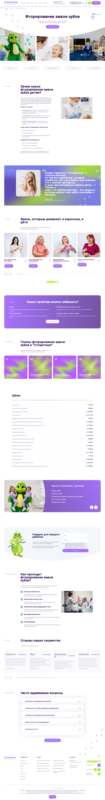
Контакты (45, 3)
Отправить (75, 550)
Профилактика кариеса (58, 768)
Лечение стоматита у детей (59, 763)
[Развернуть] (79, 701)
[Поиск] (82, 3)
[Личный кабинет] (99, 765)
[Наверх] (99, 756)
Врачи (32, 3)
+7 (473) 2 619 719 (75, 2)
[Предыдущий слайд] (25, 261)
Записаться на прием (52, 26)
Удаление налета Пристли (58, 765)
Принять (52, 796)
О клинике (23, 3)
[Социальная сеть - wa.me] (99, 769)
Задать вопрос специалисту (52, 740)
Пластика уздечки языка (58, 760)
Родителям (23, 773)
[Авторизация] (86, 3)
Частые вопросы (94, 68)
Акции (40, 3)
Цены (36, 3)
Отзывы (73, 68)
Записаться (96, 3)
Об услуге (10, 68)
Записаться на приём (52, 321)
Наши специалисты (52, 68)
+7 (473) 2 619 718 (75, 3)
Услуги (27, 3)
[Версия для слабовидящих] (89, 3)
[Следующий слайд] (10, 274)
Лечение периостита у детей (43, 765)
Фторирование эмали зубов (20, 8)
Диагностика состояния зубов (43, 760)
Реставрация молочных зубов (43, 771)
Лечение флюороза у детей (43, 763)
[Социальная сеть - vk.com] (95, 769)
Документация (24, 763)
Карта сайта (23, 779)
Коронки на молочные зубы (43, 768)
